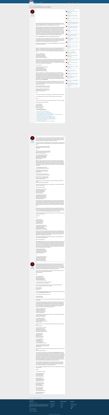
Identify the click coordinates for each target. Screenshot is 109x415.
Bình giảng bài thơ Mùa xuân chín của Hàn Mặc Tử (44, 115)
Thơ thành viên (53, 406)
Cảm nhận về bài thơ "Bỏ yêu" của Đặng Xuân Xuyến (45, 113)
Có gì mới (35, 2)
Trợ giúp (72, 406)
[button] (37, 2)
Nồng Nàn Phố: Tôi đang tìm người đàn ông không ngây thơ (46, 117)
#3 (64, 262)
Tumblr (62, 407)
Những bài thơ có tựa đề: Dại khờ (72, 15)
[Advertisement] (50, 16)
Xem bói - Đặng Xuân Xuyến (73, 80)
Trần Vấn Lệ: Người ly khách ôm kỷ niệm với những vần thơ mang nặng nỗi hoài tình (49, 114)
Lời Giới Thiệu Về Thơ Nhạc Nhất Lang (43, 111)
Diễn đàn (31, 2)
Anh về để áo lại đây (72, 52)
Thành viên (41, 2)
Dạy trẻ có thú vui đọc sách (71, 70)
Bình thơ (68, 48)
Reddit (62, 406)
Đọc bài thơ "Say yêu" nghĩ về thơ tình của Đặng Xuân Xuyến (46, 116)
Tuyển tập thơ (69, 36)
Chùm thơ (68, 32)
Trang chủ (72, 407)
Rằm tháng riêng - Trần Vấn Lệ (73, 59)
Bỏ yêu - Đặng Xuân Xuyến (73, 73)
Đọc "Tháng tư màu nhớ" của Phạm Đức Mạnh (44, 112)
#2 (64, 136)
